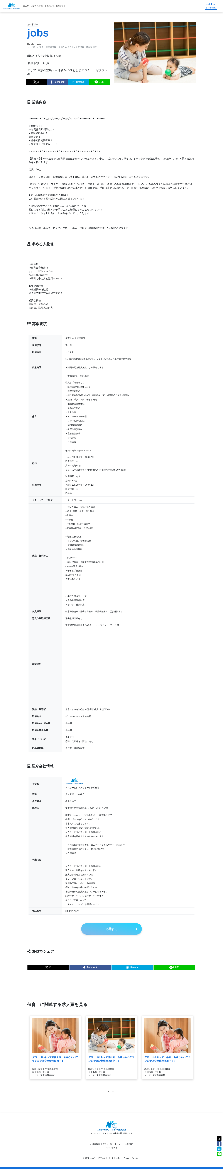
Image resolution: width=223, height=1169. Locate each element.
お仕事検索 (95, 1144)
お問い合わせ (111, 1148)
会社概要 (129, 1144)
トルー (137, 1158)
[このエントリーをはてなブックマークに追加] (219, 1148)
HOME (30, 44)
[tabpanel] (55, 1047)
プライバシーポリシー (112, 1144)
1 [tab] (109, 1092)
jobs (39, 44)
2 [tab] (113, 1092)
